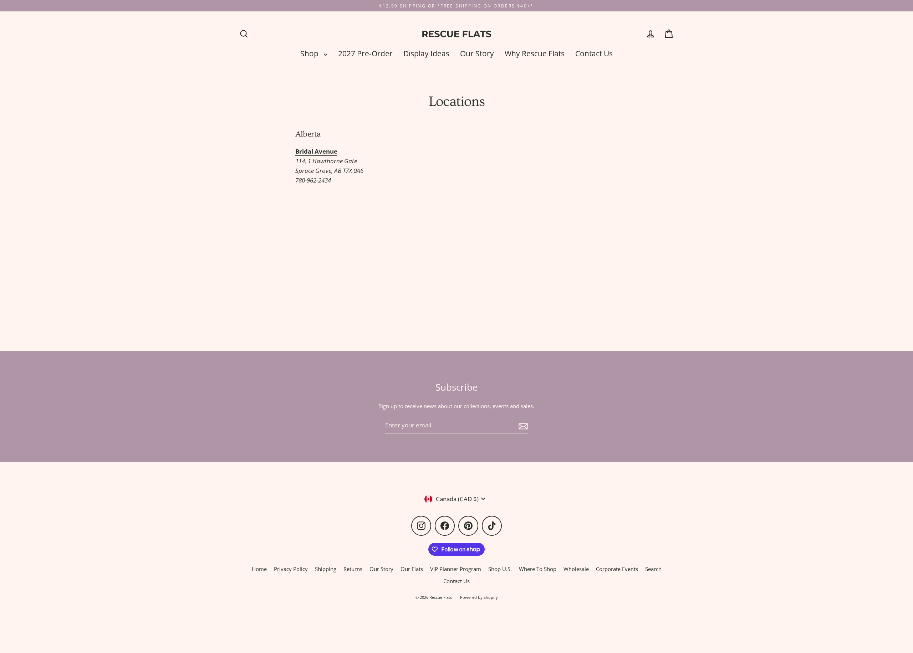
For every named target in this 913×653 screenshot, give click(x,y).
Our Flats (412, 568)
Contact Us (594, 53)
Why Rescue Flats (535, 53)
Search (653, 568)
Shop (310, 53)
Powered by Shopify (479, 597)
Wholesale (576, 568)
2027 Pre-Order (365, 53)
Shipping (325, 568)
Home (259, 568)
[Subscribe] (522, 425)
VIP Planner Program (455, 568)
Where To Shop (537, 568)
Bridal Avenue (316, 151)
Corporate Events (617, 568)
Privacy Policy (291, 568)
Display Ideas (426, 53)
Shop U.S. (500, 568)
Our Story (477, 53)
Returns (352, 568)
